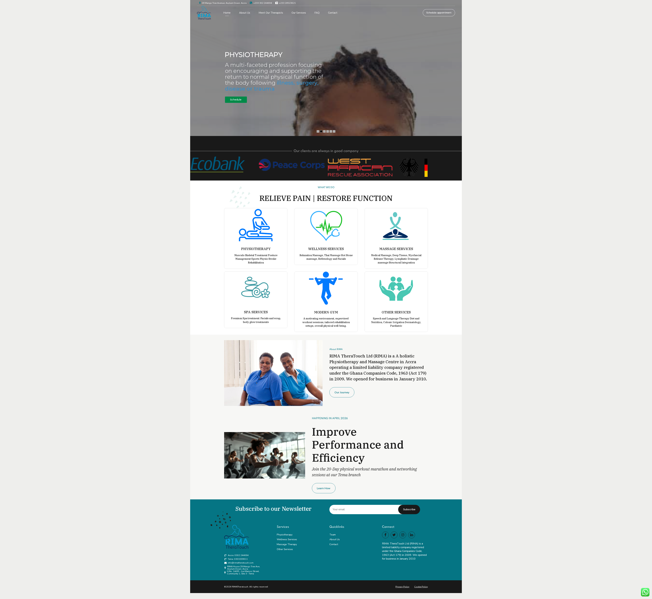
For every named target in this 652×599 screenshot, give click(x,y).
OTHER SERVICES (396, 312)
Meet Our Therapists (271, 12)
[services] (396, 289)
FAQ (317, 12)
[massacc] (396, 225)
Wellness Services (287, 539)
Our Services (299, 12)
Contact (332, 12)
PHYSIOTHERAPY (256, 248)
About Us (244, 12)
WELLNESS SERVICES (326, 248)
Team (332, 534)
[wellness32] (326, 225)
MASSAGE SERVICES (396, 248)
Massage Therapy (287, 544)
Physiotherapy (284, 534)
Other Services (285, 549)
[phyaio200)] (256, 225)
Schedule (235, 99)
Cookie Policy (421, 586)
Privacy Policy (402, 586)
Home (227, 12)
